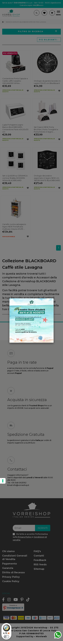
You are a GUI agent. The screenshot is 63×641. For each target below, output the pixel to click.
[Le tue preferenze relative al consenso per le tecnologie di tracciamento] (3, 481)
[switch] (6, 636)
